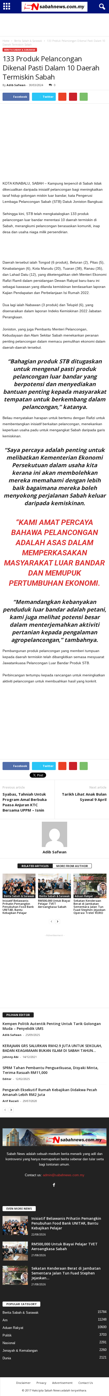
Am (5, 1320)
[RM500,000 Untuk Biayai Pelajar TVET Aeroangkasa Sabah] (54, 886)
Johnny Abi (11, 1057)
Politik (7, 1335)
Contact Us (85, 1383)
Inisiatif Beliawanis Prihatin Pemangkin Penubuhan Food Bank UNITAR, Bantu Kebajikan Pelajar (18, 907)
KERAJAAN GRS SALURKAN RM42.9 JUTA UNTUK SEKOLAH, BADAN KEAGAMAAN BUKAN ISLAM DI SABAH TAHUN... (52, 1048)
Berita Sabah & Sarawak (19, 49)
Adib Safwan (16, 85)
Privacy (41, 1383)
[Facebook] (54, 1185)
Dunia (7, 1358)
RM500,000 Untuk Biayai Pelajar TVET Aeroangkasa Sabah (54, 904)
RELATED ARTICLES (35, 866)
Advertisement (62, 1383)
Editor (7, 1079)
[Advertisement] (54, 24)
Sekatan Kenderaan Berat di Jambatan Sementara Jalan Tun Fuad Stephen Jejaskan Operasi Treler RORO (89, 907)
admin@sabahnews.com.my (63, 1175)
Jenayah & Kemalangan (20, 1350)
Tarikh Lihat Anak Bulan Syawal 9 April (84, 797)
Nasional (9, 1343)
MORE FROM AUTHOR (72, 866)
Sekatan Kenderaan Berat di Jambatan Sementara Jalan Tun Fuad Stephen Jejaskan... (66, 1273)
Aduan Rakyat (84, 896)
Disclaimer (23, 1383)
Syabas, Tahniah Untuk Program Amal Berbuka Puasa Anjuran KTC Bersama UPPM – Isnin (25, 802)
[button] (101, 6)
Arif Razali (11, 1101)
